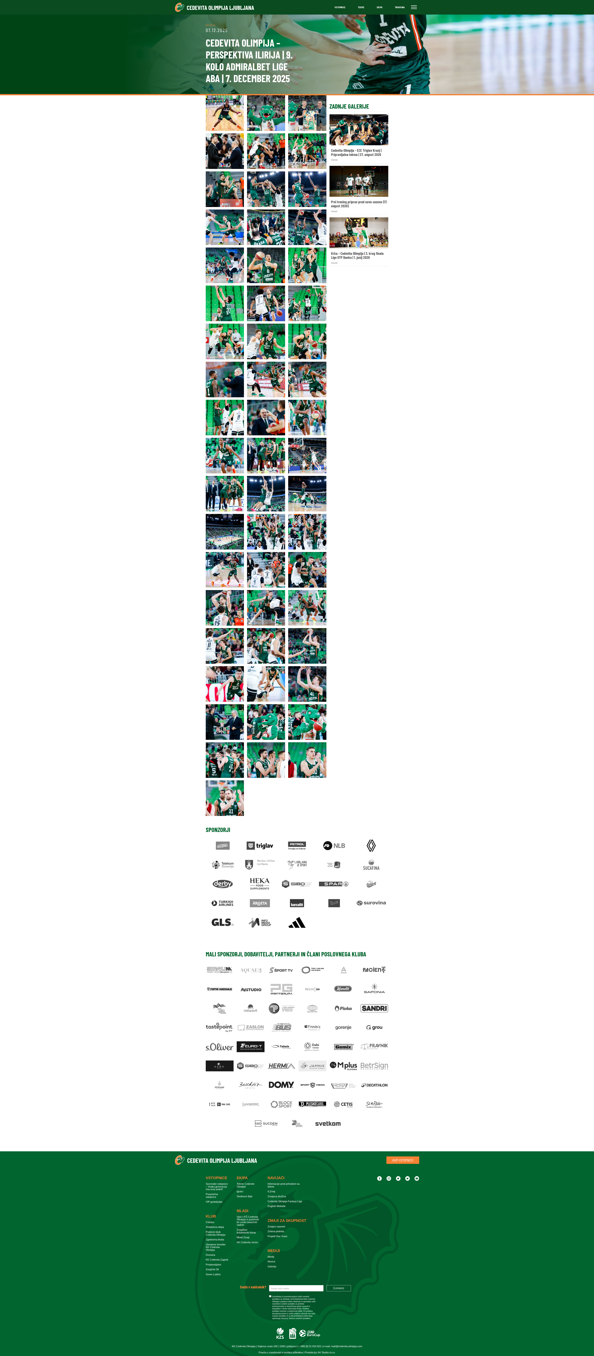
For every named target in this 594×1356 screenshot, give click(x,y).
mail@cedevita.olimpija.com (346, 1346)
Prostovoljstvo (213, 1264)
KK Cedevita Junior (247, 1242)
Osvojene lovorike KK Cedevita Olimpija (216, 1247)
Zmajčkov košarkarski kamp (246, 1231)
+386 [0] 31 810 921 (310, 1346)
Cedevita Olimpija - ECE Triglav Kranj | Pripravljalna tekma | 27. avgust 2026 (356, 152)
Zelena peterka (276, 1231)
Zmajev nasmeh (276, 1226)
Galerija (272, 1266)
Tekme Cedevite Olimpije (245, 1185)
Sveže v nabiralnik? (253, 1287)
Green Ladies (213, 1274)
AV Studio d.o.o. (326, 1352)
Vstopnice (340, 7)
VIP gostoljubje (214, 1202)
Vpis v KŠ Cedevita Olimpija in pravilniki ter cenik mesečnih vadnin (248, 1221)
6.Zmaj (271, 1191)
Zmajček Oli (212, 1269)
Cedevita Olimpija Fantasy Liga (285, 1201)
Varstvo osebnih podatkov (299, 1318)
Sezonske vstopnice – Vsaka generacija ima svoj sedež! (217, 1187)
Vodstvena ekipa (215, 1227)
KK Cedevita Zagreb (217, 1259)
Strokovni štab (244, 1196)
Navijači (276, 1178)
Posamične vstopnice (212, 1195)
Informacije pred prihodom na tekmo (284, 1185)
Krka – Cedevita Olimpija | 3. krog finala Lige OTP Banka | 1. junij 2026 (357, 255)
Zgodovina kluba (215, 1239)
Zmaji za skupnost (287, 1220)
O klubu (210, 1222)
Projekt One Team (277, 1236)
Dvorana (210, 1255)
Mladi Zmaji (243, 1237)
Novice (271, 1261)
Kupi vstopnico (402, 1160)
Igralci (240, 1191)
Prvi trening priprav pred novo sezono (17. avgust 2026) (359, 204)
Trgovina (400, 7)
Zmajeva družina (277, 1196)
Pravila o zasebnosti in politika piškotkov (281, 1352)
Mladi (242, 1211)
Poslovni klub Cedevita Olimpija (215, 1233)
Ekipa (380, 7)
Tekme (361, 7)
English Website (277, 1206)
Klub (211, 1216)
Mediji (274, 1251)
